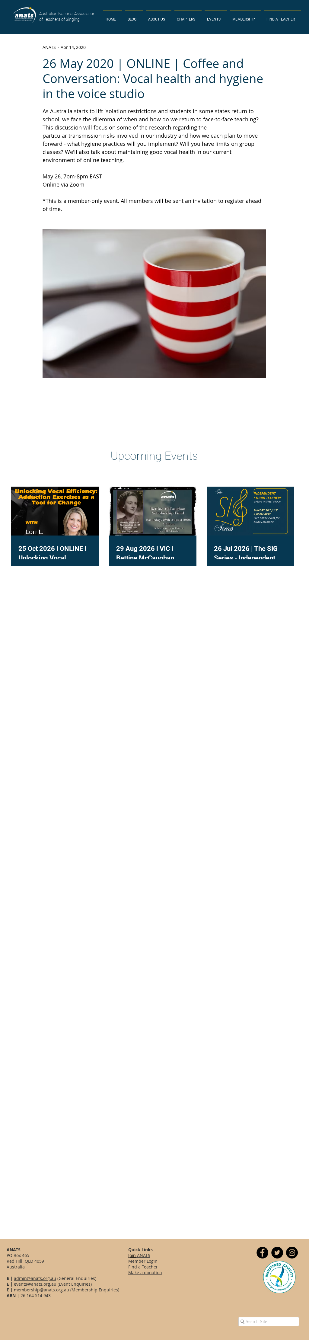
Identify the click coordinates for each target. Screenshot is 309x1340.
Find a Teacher (143, 1267)
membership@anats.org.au (41, 1290)
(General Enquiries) (76, 1278)
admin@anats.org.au (35, 1278)
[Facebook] (262, 1252)
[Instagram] (292, 1252)
